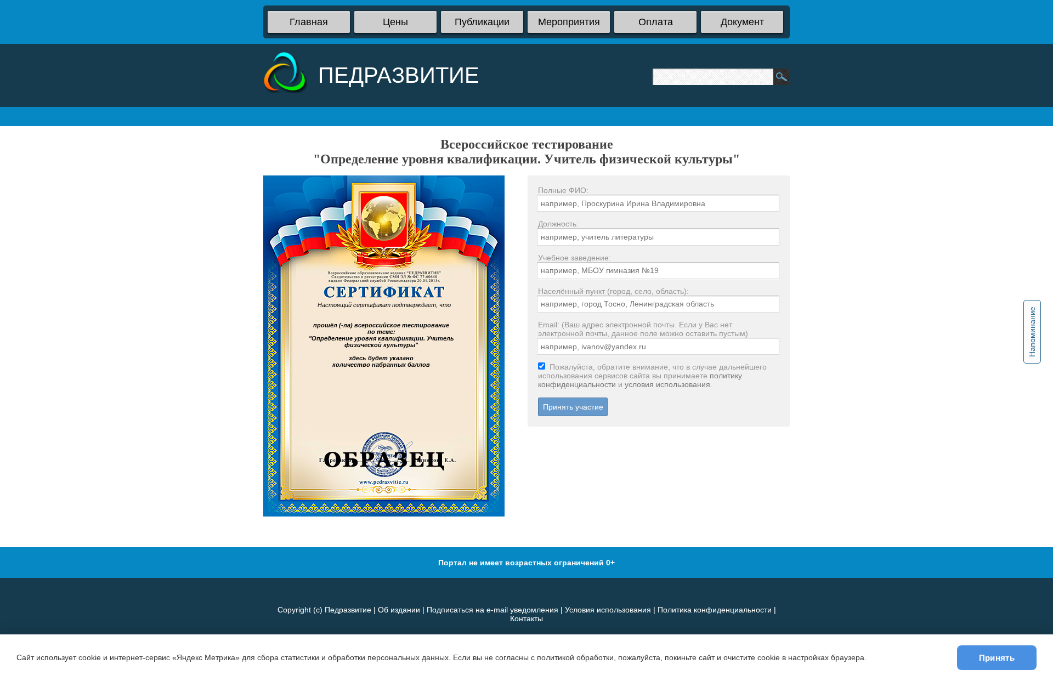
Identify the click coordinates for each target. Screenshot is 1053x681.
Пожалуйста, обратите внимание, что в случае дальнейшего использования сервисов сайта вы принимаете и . (652, 375)
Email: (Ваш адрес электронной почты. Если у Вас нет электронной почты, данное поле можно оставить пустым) (643, 329)
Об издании (399, 609)
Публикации (482, 21)
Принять (997, 657)
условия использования (667, 384)
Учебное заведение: (574, 257)
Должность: (558, 223)
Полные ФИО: (563, 190)
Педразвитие (348, 609)
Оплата (655, 21)
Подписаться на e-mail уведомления (492, 609)
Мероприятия (569, 21)
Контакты (526, 618)
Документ (742, 21)
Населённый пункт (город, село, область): (613, 291)
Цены (395, 21)
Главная (309, 21)
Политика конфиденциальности (715, 609)
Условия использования (608, 609)
